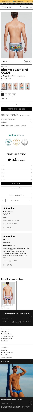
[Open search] (3, 200)
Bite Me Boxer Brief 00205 (8, 295)
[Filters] (7, 200)
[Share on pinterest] (11, 228)
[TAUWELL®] (10, 7)
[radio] (4, 86)
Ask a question (16, 188)
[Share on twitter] (8, 228)
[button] (20, 7)
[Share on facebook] (4, 227)
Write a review (16, 184)
